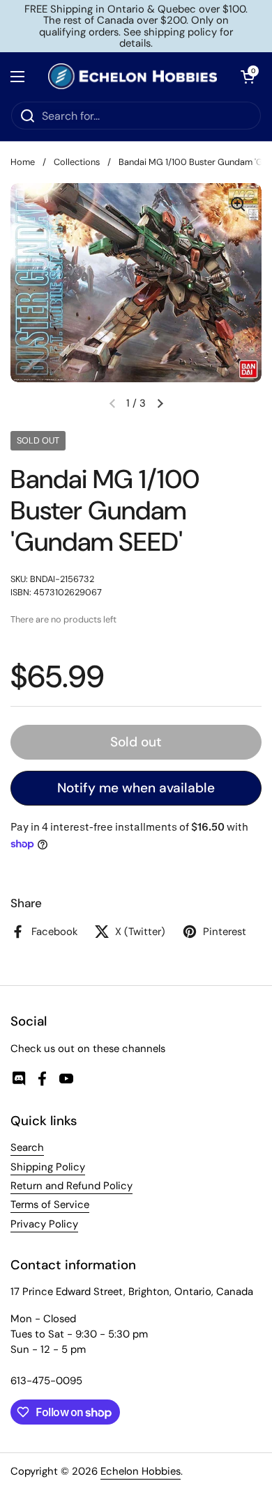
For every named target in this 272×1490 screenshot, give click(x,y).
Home (22, 162)
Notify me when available (136, 788)
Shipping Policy (47, 1167)
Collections (77, 162)
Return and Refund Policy (71, 1186)
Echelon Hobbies (140, 1471)
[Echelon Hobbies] (132, 77)
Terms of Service (49, 1204)
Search (27, 1147)
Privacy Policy (44, 1224)
